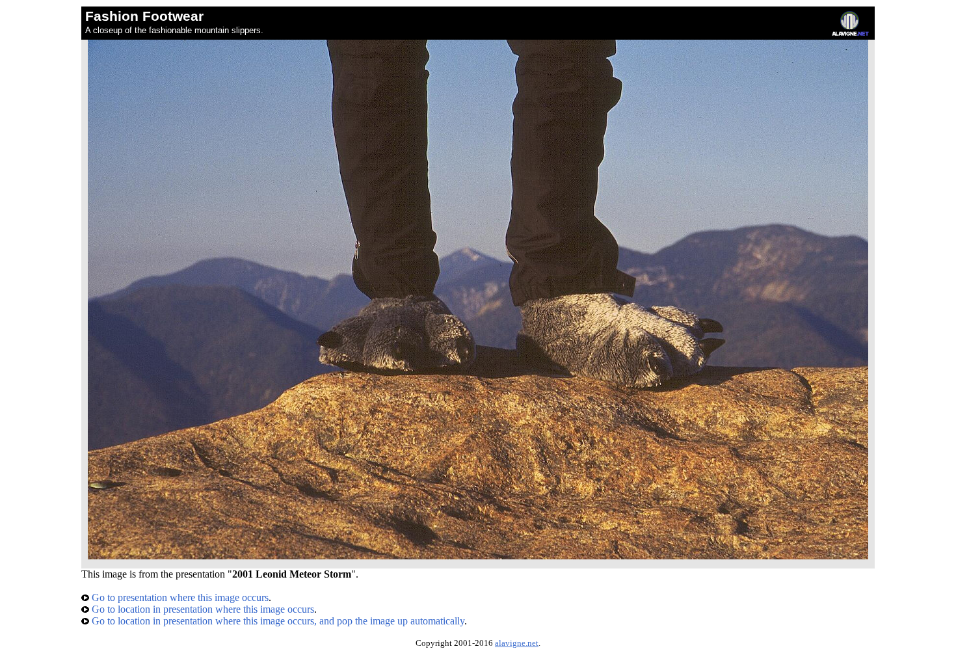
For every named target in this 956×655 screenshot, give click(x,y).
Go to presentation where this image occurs (179, 597)
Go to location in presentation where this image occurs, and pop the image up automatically (276, 620)
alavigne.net (516, 643)
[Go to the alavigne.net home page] (850, 32)
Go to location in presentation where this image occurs (201, 609)
